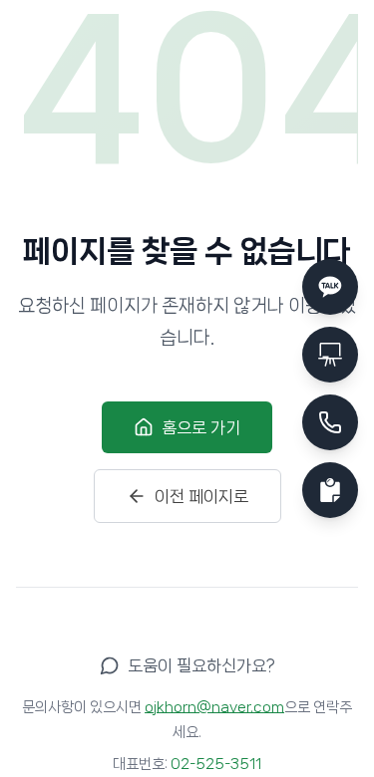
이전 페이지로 (201, 496)
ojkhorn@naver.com (214, 707)
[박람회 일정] (330, 490)
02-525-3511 (216, 764)
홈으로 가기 (201, 427)
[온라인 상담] (330, 355)
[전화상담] (330, 422)
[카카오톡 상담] (330, 287)
